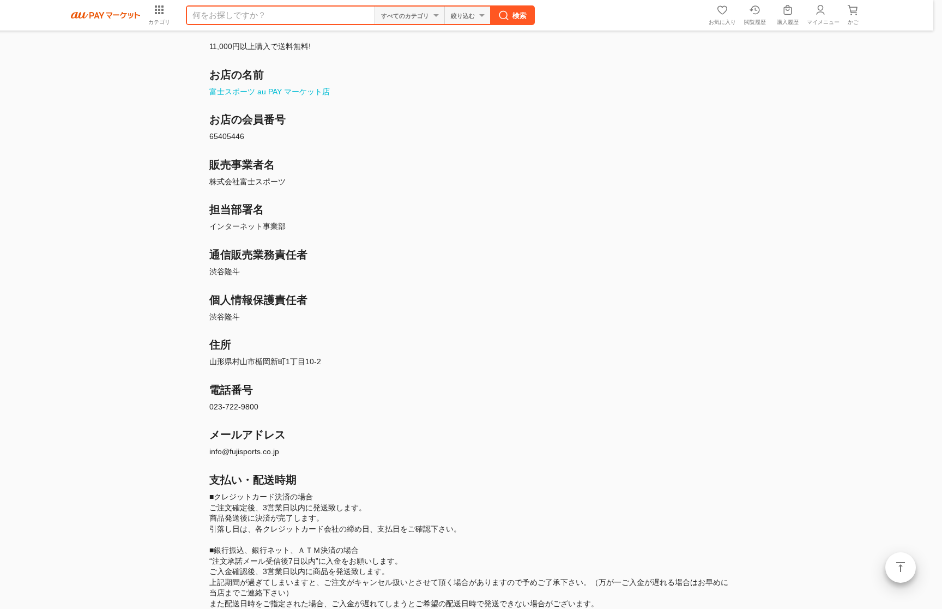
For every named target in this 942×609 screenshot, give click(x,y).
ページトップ (900, 567)
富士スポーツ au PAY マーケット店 (269, 91)
